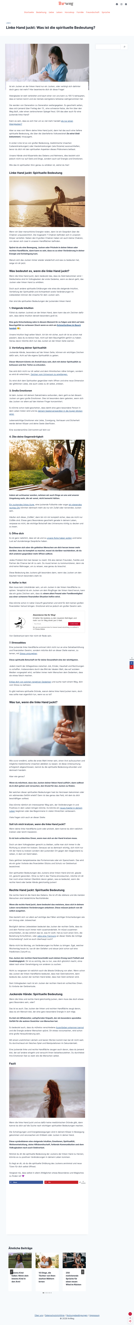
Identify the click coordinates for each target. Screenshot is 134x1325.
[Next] (82, 1272)
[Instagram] (121, 4)
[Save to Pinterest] (132, 667)
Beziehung (41, 12)
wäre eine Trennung (46, 936)
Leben (59, 12)
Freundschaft (92, 12)
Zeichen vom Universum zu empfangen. (49, 374)
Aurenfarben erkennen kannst (70, 1027)
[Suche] (124, 46)
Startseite (29, 12)
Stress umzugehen (28, 653)
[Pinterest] (126, 4)
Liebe (51, 12)
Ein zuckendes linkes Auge (21, 504)
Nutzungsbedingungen (77, 1315)
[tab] (43, 1292)
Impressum (94, 1315)
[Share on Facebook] (132, 663)
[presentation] (20, 1260)
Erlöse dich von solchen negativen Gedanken (30, 682)
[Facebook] (117, 4)
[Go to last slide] (11, 1272)
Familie (80, 12)
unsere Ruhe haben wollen (59, 538)
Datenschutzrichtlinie (55, 1315)
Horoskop (69, 12)
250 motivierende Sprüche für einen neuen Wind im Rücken (73, 1279)
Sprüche (106, 12)
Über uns (39, 1315)
